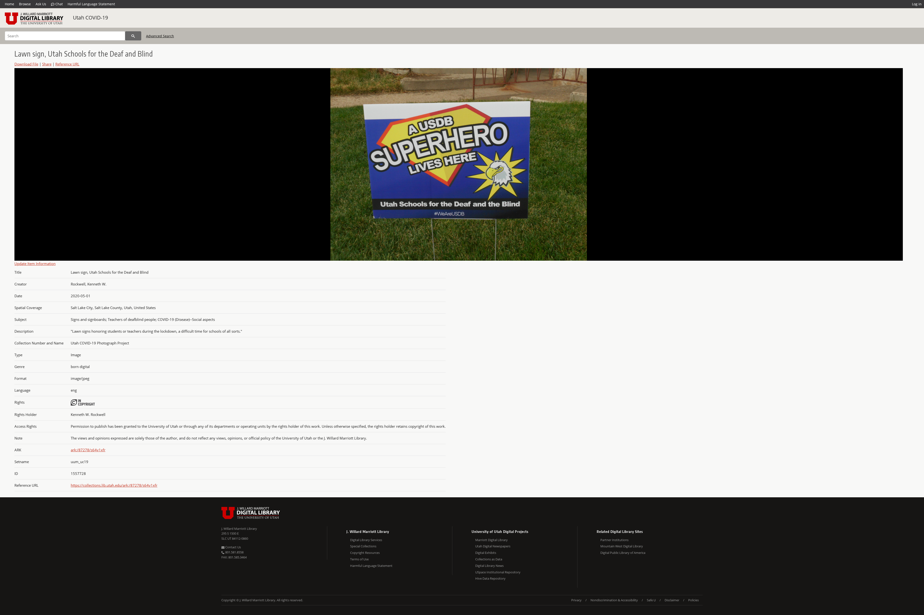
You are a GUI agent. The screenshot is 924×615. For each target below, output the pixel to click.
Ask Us (41, 4)
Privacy (576, 600)
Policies (693, 600)
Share (46, 64)
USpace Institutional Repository (497, 572)
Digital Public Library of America (622, 552)
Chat (58, 4)
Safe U (651, 600)
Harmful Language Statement (91, 4)
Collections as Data (488, 559)
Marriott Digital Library (491, 540)
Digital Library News (489, 565)
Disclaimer (672, 600)
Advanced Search (160, 36)
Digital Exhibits (485, 552)
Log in (917, 4)
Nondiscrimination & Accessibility (614, 600)
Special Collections (363, 546)
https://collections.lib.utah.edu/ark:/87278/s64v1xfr (114, 485)
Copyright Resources (365, 552)
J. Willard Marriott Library (239, 528)
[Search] (133, 35)
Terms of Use (359, 559)
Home (9, 4)
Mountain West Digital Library (621, 546)
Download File (26, 64)
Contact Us (233, 547)
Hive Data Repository (490, 578)
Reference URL (67, 64)
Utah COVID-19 (90, 17)
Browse (25, 4)
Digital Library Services (366, 540)
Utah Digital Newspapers (492, 546)
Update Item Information (35, 263)
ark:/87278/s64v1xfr (88, 449)
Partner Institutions (614, 540)
